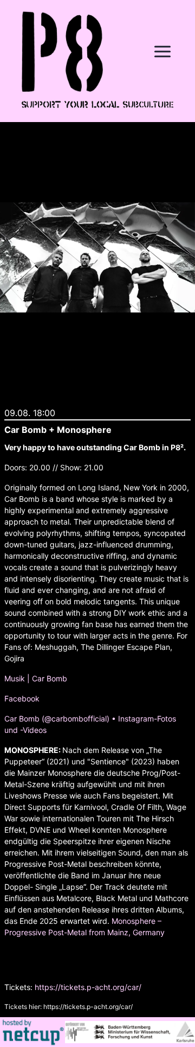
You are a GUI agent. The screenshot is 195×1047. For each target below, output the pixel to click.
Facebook (22, 698)
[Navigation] (162, 51)
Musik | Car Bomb (35, 678)
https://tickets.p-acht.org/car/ (88, 987)
